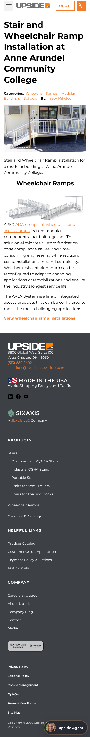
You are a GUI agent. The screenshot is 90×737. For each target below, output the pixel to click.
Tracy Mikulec (60, 98)
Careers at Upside (22, 595)
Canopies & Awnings (25, 516)
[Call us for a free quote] (81, 6)
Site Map (14, 712)
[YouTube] (26, 396)
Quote (65, 6)
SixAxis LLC (20, 420)
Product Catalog (22, 543)
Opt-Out (14, 694)
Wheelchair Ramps (42, 93)
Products (19, 440)
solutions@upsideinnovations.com (37, 367)
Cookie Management (23, 685)
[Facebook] (18, 396)
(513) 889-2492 (20, 362)
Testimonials (18, 568)
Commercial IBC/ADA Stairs (35, 461)
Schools (31, 98)
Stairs (12, 453)
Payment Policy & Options (30, 560)
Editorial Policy (18, 676)
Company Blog (20, 612)
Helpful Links (24, 530)
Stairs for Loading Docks (32, 494)
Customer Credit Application (32, 552)
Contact (14, 620)
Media (13, 628)
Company (19, 582)
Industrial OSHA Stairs (30, 469)
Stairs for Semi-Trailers (31, 486)
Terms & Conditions (22, 703)
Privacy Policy (18, 666)
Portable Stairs (24, 477)
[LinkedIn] (10, 396)
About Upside (19, 603)
